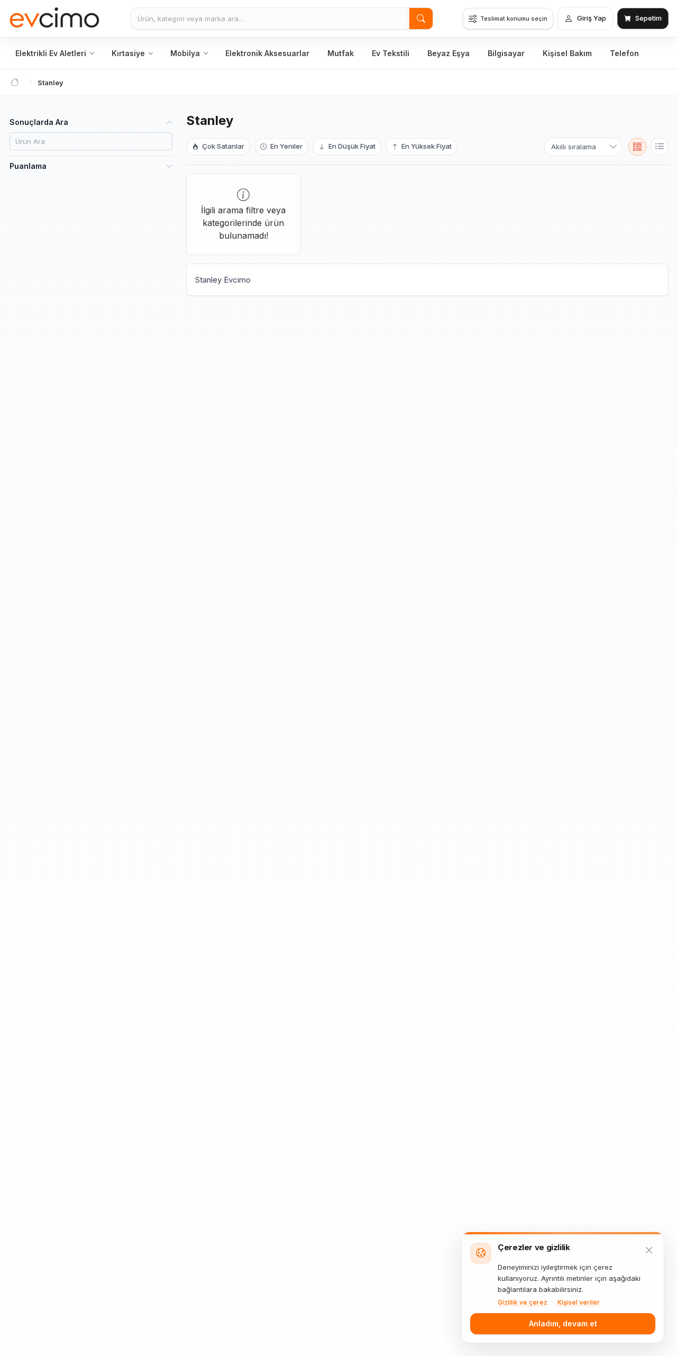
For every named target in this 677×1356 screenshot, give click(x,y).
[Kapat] (649, 1250)
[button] (637, 147)
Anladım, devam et (563, 1323)
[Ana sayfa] (54, 18)
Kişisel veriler (578, 1302)
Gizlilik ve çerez (522, 1302)
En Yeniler (286, 146)
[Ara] (421, 18)
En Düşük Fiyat (351, 146)
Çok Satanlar (222, 146)
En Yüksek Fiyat (426, 146)
